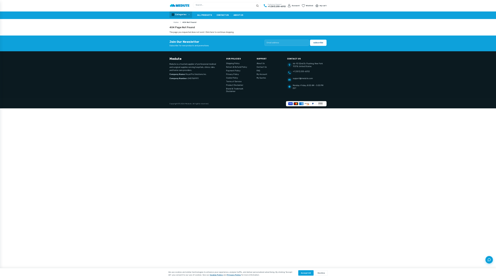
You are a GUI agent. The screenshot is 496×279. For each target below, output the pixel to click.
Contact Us (223, 15)
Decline (321, 273)
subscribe (318, 43)
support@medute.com (303, 78)
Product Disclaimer (234, 85)
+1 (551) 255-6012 (301, 71)
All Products (204, 15)
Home (176, 22)
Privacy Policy (232, 74)
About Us (238, 15)
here (212, 32)
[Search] (257, 5)
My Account (262, 74)
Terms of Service (234, 81)
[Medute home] (179, 5)
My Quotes (261, 78)
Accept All (306, 273)
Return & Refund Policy (236, 67)
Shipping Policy (233, 63)
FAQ (258, 71)
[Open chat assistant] (489, 260)
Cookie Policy (232, 78)
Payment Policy (233, 71)
